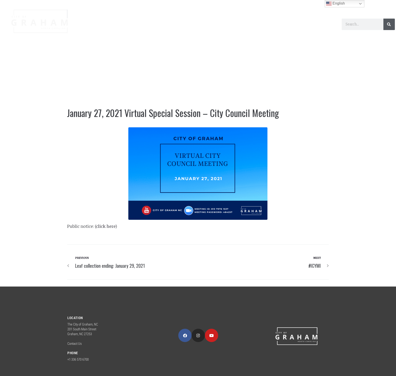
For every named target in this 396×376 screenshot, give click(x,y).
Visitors (181, 24)
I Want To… (256, 24)
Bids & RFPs (98, 35)
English (338, 3)
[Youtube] (211, 335)
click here (105, 226)
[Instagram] (198, 335)
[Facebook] (185, 335)
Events (290, 24)
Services (149, 24)
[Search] (389, 24)
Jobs (312, 24)
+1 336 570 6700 (78, 359)
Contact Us (74, 344)
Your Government (105, 24)
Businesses (217, 24)
